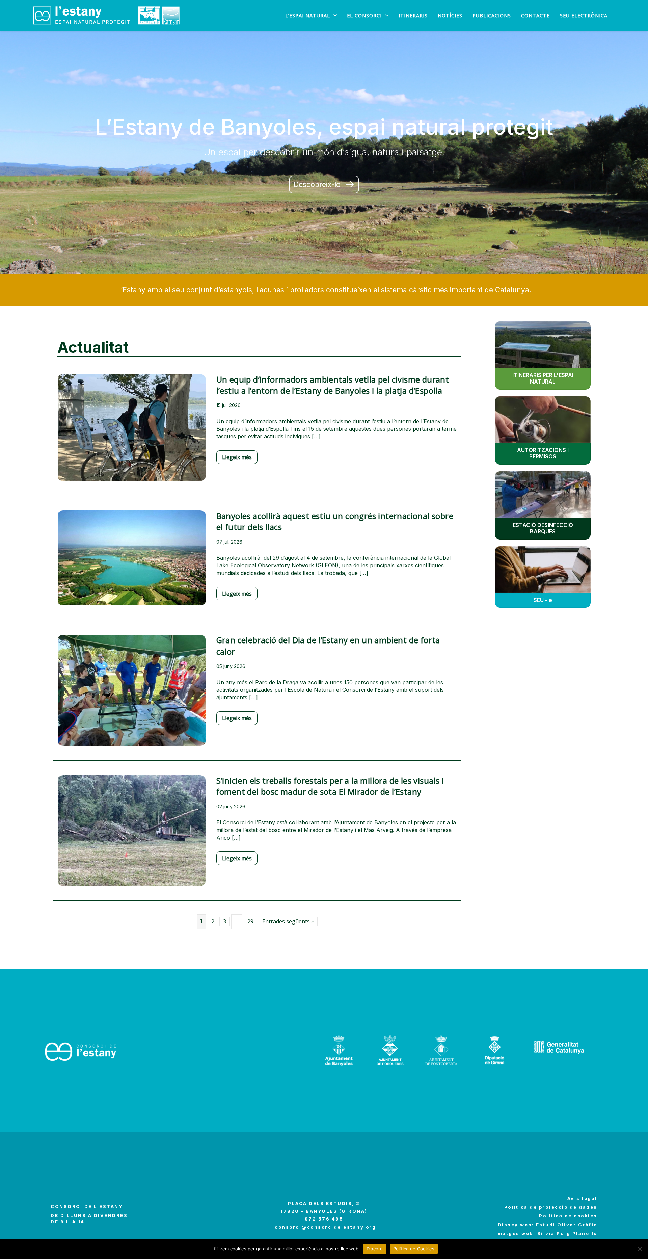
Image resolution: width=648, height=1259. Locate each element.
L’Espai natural (307, 15)
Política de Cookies (414, 1248)
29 (250, 921)
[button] (324, 184)
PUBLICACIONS (492, 15)
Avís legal (582, 1198)
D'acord (375, 1248)
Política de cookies (568, 1215)
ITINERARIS (413, 15)
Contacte (535, 15)
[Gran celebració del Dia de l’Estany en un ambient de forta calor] (132, 695)
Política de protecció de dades (550, 1207)
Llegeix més (237, 457)
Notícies (450, 15)
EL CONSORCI (364, 15)
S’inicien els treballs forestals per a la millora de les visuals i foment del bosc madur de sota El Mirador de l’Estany (330, 786)
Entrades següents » (288, 921)
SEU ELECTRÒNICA (584, 15)
